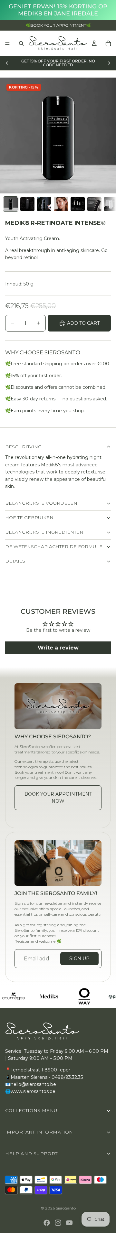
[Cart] (108, 43)
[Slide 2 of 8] (27, 204)
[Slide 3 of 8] (44, 204)
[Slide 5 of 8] (78, 204)
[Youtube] (69, 1223)
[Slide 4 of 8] (61, 204)
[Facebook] (47, 1223)
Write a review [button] (58, 648)
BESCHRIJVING (23, 447)
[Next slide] (109, 63)
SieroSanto (66, 1208)
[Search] (21, 43)
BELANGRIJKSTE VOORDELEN (41, 503)
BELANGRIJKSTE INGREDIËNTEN (44, 532)
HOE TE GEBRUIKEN (29, 517)
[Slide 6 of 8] (94, 204)
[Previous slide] (7, 63)
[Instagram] (58, 1223)
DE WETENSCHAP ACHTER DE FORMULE (53, 546)
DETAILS (15, 561)
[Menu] (7, 43)
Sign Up (79, 958)
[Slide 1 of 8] (11, 204)
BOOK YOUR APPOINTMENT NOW (58, 797)
